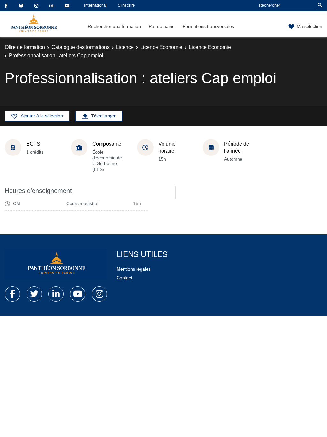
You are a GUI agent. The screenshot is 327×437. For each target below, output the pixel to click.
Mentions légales (134, 269)
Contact (124, 277)
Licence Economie (161, 47)
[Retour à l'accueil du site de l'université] (56, 264)
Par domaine (162, 26)
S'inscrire (126, 5)
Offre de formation (25, 47)
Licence (125, 47)
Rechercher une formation (114, 26)
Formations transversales (208, 26)
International (95, 5)
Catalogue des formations (80, 47)
